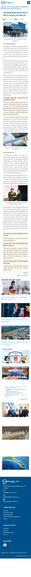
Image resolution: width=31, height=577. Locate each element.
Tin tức (9, 6)
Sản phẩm (6, 528)
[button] (26, 3)
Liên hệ (5, 518)
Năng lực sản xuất (8, 514)
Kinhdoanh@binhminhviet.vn (10, 501)
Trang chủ (3, 6)
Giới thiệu (5, 510)
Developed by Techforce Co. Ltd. (23, 556)
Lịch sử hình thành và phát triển (11, 516)
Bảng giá (5, 530)
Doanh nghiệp (15, 6)
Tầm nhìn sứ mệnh (8, 512)
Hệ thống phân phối (8, 532)
